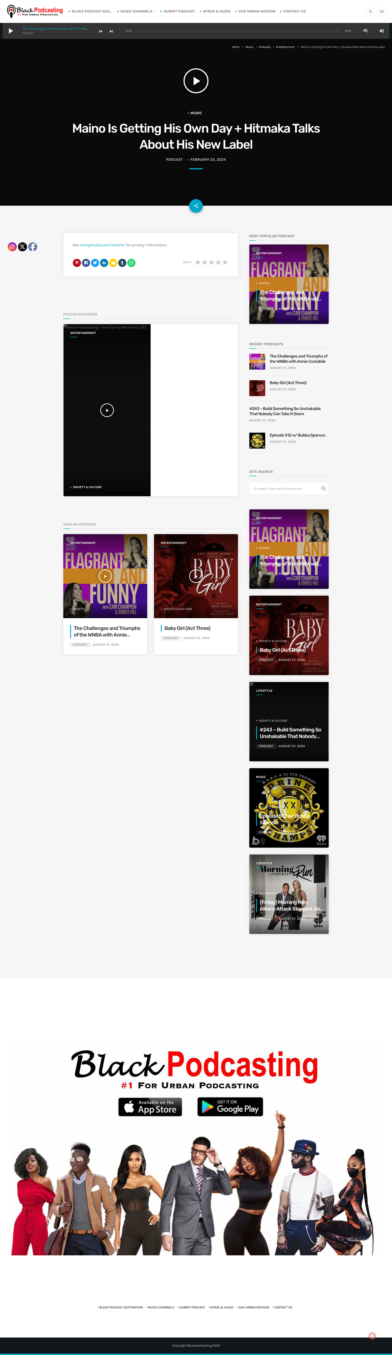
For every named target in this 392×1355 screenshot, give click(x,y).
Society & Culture (87, 487)
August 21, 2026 (106, 645)
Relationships (270, 893)
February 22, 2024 (208, 160)
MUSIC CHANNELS (136, 11)
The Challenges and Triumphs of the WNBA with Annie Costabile (73, 29)
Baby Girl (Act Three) (187, 628)
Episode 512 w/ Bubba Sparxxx (297, 435)
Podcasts (265, 47)
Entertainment (285, 47)
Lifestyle (264, 691)
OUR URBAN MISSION (257, 11)
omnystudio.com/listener (102, 244)
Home (235, 47)
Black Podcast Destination (92, 11)
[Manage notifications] (372, 1336)
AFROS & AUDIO (217, 11)
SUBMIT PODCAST (179, 11)
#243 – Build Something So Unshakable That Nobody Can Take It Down (285, 411)
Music (249, 47)
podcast (174, 160)
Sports (78, 609)
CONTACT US (294, 11)
